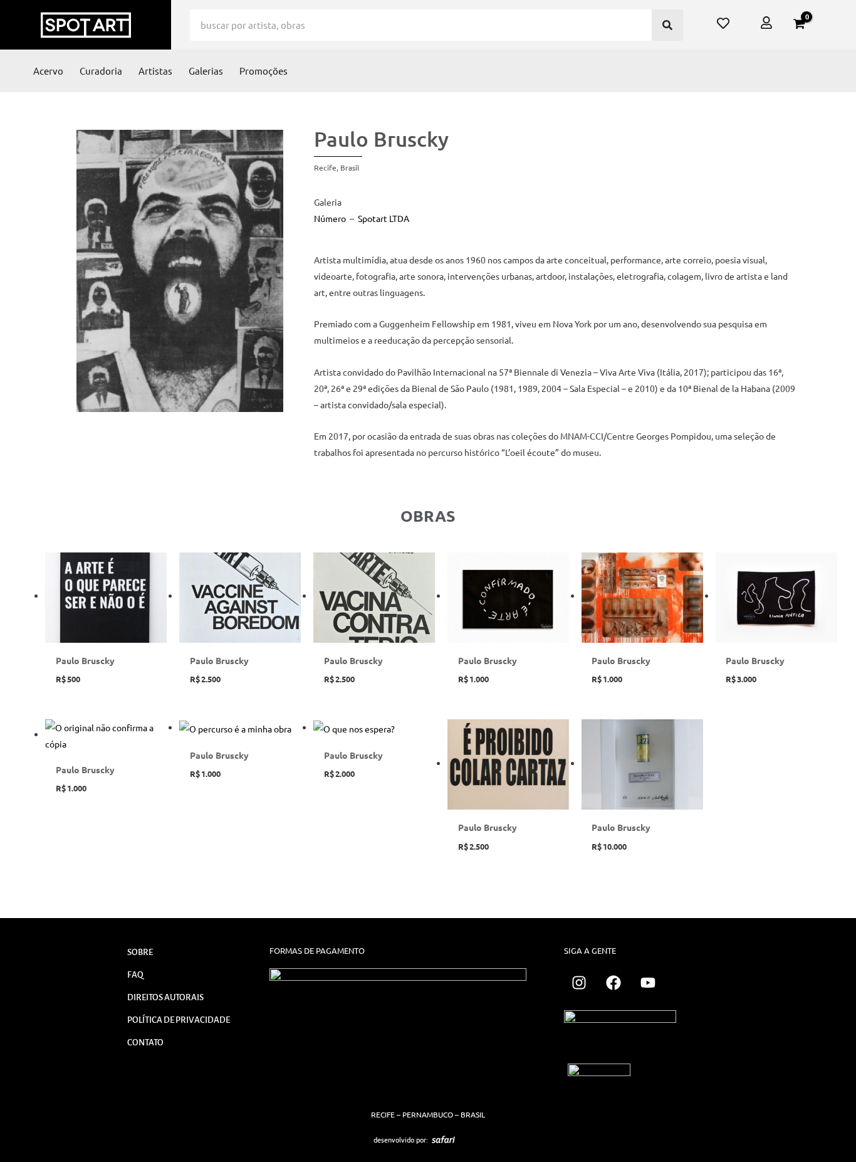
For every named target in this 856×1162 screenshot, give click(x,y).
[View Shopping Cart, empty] (799, 24)
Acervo (48, 71)
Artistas (155, 71)
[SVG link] (443, 1139)
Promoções (263, 71)
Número (330, 218)
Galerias (206, 71)
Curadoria (101, 71)
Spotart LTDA (383, 218)
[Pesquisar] (667, 25)
